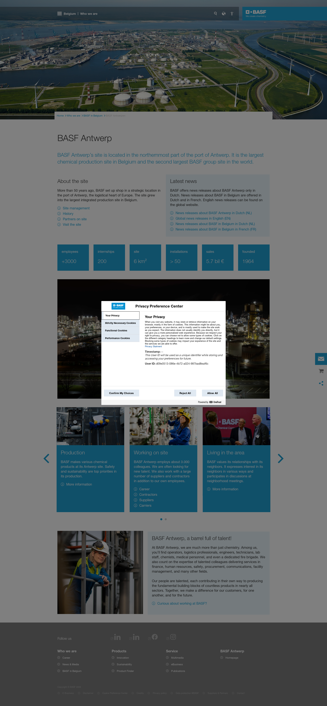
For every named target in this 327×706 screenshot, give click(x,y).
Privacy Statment (153, 346)
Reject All (185, 393)
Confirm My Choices (121, 393)
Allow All (212, 393)
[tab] (120, 315)
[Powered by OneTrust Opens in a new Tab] (211, 402)
